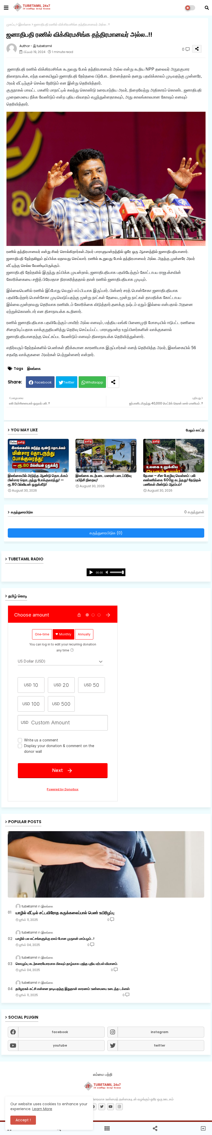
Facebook (43, 382)
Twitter (68, 382)
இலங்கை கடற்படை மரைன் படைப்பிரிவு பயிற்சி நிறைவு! (103, 477)
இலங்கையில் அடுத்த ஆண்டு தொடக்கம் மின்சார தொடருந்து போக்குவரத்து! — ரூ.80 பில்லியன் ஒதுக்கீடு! (38, 480)
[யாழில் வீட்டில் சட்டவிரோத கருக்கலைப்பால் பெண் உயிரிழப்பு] (106, 864)
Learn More (42, 1108)
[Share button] (113, 382)
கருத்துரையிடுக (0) (106, 533)
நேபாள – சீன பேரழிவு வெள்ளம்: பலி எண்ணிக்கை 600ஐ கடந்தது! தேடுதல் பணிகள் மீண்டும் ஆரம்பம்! (172, 480)
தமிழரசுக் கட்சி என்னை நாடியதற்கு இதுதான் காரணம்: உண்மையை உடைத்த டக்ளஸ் (73, 989)
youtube (60, 1045)
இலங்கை (24, 24)
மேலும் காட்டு (195, 430)
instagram (159, 1032)
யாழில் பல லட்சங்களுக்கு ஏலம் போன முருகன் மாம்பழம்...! (55, 938)
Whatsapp (94, 382)
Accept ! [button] (23, 1120)
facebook (60, 1032)
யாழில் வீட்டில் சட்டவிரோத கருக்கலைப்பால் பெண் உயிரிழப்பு (65, 913)
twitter (159, 1045)
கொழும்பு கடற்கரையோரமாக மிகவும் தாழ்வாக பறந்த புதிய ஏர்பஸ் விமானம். (67, 963)
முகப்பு (11, 24)
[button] (207, 8)
